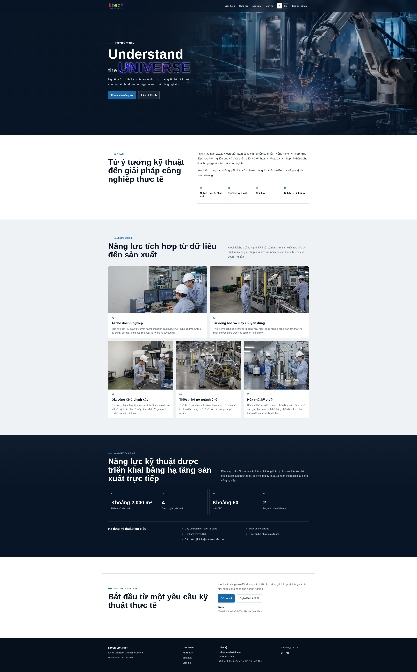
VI (279, 6)
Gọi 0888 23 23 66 (249, 598)
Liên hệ (269, 6)
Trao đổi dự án (299, 6)
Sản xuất (256, 6)
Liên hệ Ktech (149, 95)
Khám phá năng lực (122, 95)
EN (285, 6)
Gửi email (226, 598)
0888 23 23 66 (226, 656)
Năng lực (243, 6)
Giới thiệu (230, 6)
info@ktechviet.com (230, 652)
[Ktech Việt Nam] (116, 6)
